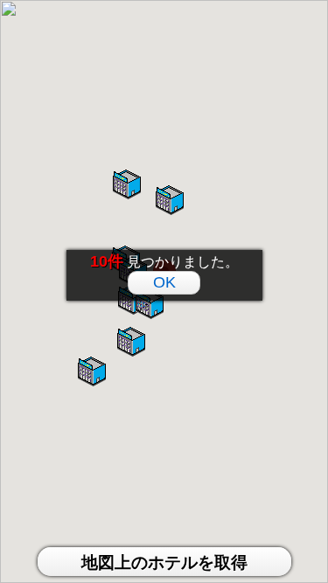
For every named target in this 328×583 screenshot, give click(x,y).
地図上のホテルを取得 (164, 562)
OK (164, 282)
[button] (150, 305)
